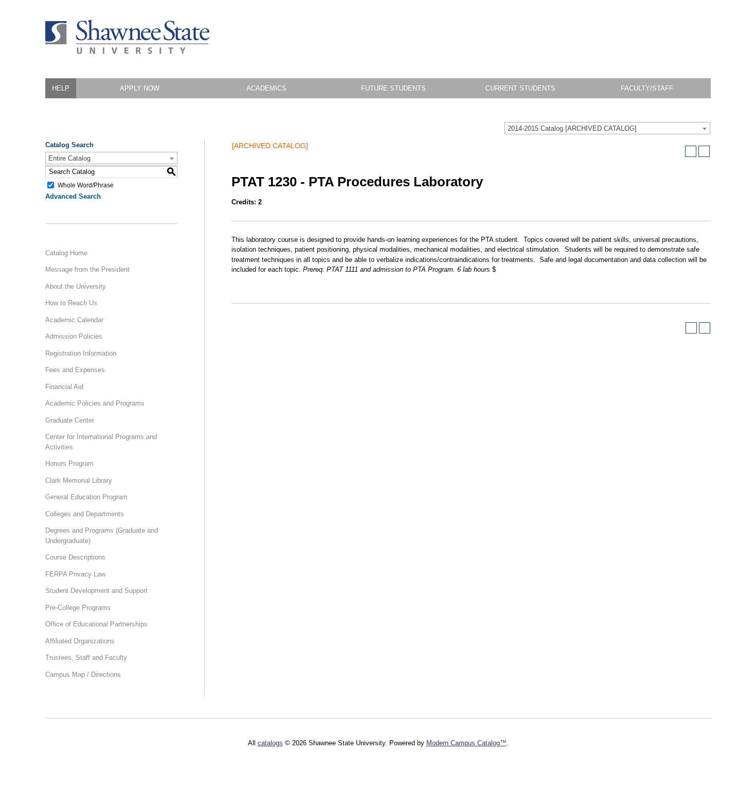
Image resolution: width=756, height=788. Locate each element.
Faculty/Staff (647, 88)
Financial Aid (64, 387)
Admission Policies (73, 336)
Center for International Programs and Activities (101, 442)
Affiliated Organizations (80, 641)
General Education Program (86, 497)
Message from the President (87, 269)
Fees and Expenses (75, 370)
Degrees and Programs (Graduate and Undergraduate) (101, 536)
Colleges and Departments (84, 514)
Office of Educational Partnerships (96, 624)
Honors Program (69, 463)
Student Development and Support (96, 590)
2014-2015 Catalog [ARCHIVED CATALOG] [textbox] (572, 128)
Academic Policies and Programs (95, 403)
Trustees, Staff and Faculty (86, 657)
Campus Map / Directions (83, 674)
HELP (60, 88)
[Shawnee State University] (127, 52)
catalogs (270, 743)
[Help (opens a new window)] (704, 151)
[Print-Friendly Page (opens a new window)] (690, 151)
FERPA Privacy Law (75, 574)
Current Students (520, 88)
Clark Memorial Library (78, 480)
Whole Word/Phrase (86, 184)
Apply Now (139, 88)
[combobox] (607, 128)
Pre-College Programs (78, 607)
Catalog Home (66, 253)
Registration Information (80, 353)
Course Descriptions (75, 557)
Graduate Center (69, 420)
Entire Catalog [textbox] (69, 158)
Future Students (393, 88)
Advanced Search (73, 196)
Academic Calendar (74, 320)
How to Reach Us (71, 303)
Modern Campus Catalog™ (466, 743)
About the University (75, 286)
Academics (266, 88)
